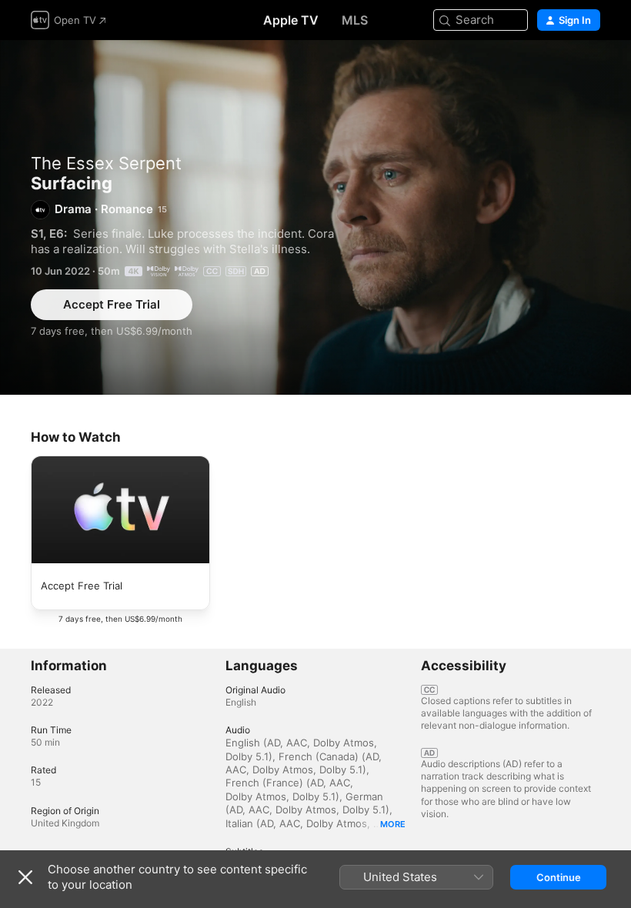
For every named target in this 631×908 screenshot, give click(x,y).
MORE (393, 824)
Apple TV (291, 20)
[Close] (25, 877)
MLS (355, 20)
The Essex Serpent (106, 163)
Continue (558, 877)
